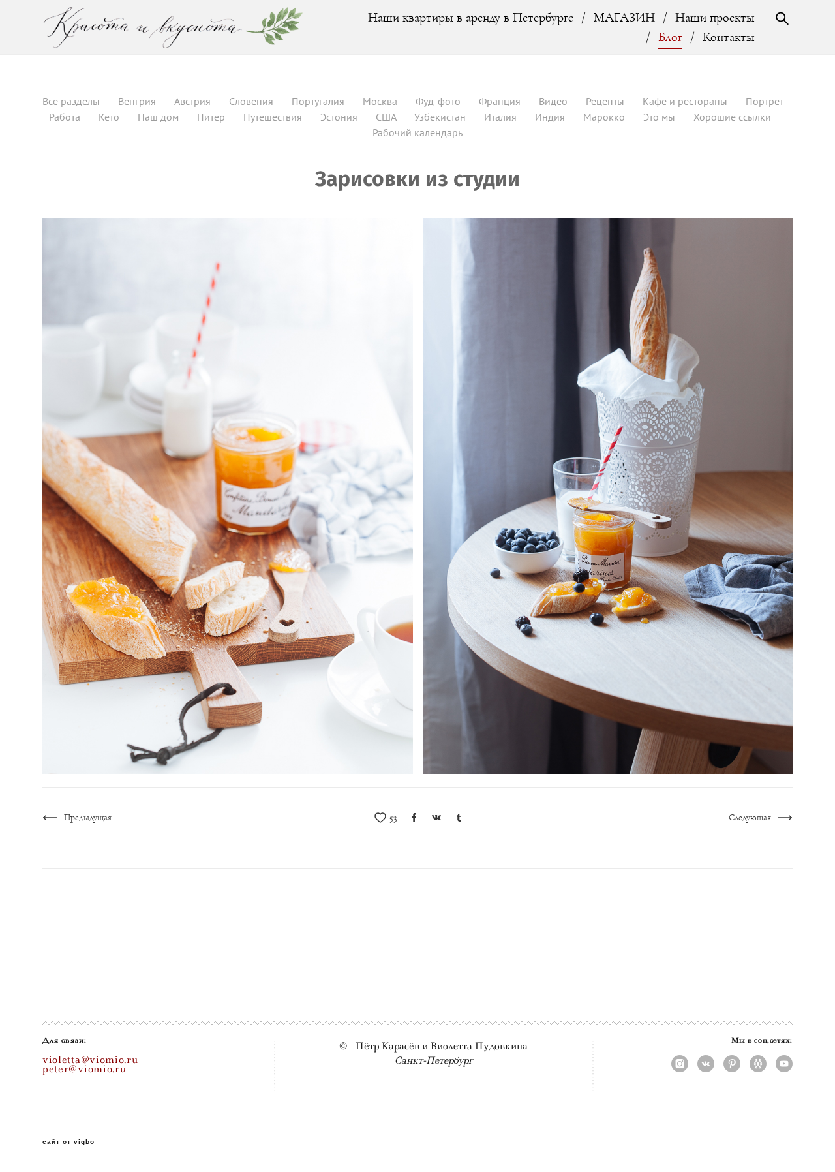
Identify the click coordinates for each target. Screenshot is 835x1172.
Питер (212, 116)
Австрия (193, 101)
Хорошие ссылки (732, 116)
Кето (110, 116)
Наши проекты (715, 17)
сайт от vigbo (68, 1142)
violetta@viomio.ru (90, 1059)
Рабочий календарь (417, 132)
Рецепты (606, 101)
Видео (554, 101)
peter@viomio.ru (84, 1068)
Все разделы (72, 101)
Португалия (319, 101)
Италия (501, 116)
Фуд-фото (439, 101)
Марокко (605, 116)
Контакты (729, 37)
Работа (66, 116)
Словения (252, 101)
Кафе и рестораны (686, 101)
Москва (381, 101)
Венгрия (138, 101)
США (387, 116)
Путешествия (274, 116)
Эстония (340, 116)
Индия (551, 116)
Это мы (660, 116)
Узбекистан (441, 116)
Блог (670, 37)
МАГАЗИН (624, 17)
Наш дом (159, 116)
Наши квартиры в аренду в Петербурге (470, 17)
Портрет (764, 101)
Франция (501, 101)
